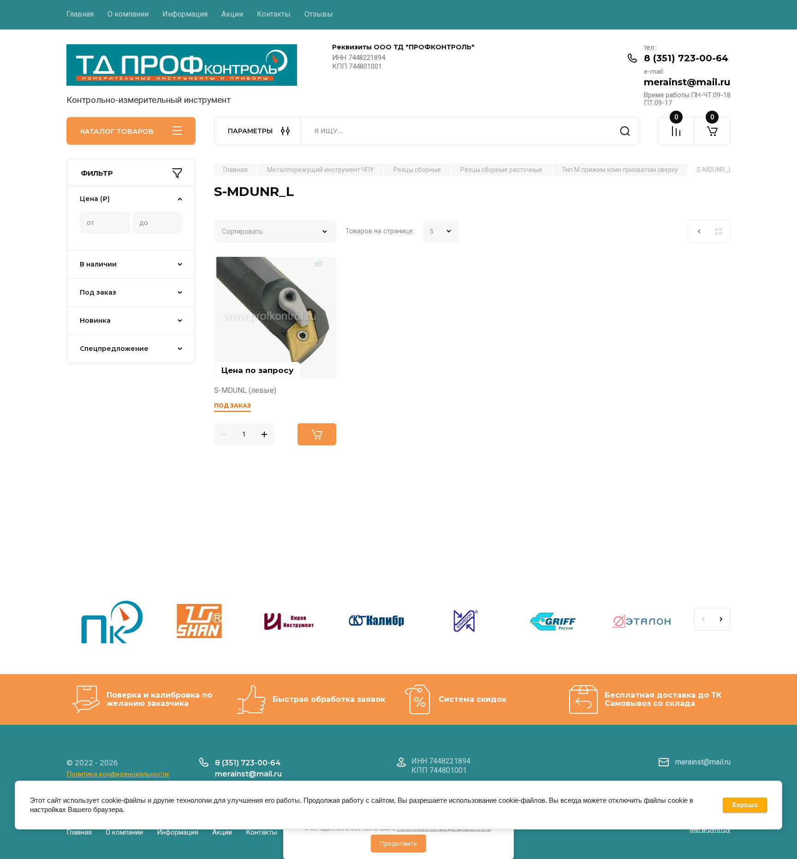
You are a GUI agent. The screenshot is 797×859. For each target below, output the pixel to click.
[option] (110, 622)
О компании (128, 14)
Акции (232, 14)
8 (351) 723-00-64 (686, 58)
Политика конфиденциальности (117, 774)
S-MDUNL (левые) (245, 390)
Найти (625, 131)
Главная (80, 14)
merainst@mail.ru (687, 82)
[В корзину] (316, 434)
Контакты (274, 14)
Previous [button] (703, 619)
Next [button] (721, 619)
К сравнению (226, 269)
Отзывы (318, 14)
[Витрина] (718, 231)
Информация (185, 14)
